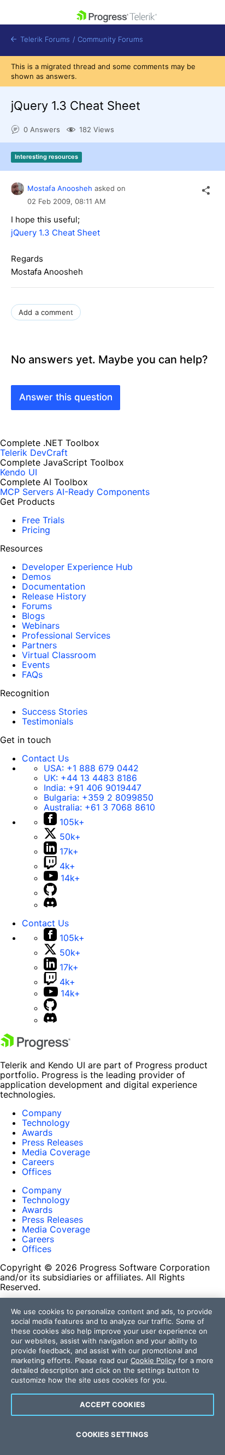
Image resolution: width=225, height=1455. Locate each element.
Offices (36, 1171)
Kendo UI (18, 472)
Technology (46, 1122)
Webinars (41, 625)
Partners (39, 645)
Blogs (33, 615)
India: (92, 787)
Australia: (99, 807)
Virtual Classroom (59, 654)
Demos (36, 576)
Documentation (53, 586)
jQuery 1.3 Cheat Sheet (55, 232)
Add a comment (46, 312)
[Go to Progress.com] (35, 1046)
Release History (54, 596)
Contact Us (45, 758)
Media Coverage (56, 1152)
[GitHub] (50, 892)
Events (36, 664)
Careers (38, 1161)
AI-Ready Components (103, 491)
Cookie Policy (153, 1360)
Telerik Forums (44, 39)
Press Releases (52, 1142)
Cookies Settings (112, 1434)
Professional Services (66, 635)
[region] (112, 1376)
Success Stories (54, 711)
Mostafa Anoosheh (59, 188)
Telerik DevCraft (34, 452)
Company (42, 1112)
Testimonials (47, 721)
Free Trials (43, 520)
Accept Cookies (112, 1404)
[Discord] (50, 904)
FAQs (32, 674)
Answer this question (65, 397)
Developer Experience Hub (77, 566)
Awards (37, 1132)
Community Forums (110, 39)
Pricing (36, 529)
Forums (37, 605)
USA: (91, 768)
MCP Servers (27, 491)
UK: (90, 778)
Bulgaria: (98, 797)
